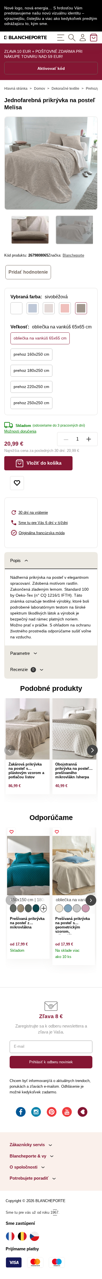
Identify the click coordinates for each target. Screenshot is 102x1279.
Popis (15, 560)
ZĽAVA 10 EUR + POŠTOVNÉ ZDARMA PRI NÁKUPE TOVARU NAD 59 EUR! (43, 54)
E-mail (19, 1046)
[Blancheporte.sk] (25, 37)
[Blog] (82, 1113)
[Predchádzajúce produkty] (9, 750)
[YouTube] (66, 1113)
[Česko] (36, 1236)
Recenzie (22, 669)
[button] (11, 900)
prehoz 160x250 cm (31, 354)
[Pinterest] (51, 1113)
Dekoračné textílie (65, 89)
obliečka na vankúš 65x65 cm (40, 338)
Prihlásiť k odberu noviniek (51, 1062)
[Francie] (12, 1236)
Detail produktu (43, 952)
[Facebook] (20, 1113)
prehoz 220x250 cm (31, 386)
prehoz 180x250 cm (31, 370)
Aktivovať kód (51, 68)
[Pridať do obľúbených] (17, 483)
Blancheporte (73, 255)
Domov (39, 89)
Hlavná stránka (15, 89)
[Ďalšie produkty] (92, 750)
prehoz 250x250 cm (31, 403)
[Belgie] (24, 1236)
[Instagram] (35, 1113)
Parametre (20, 653)
